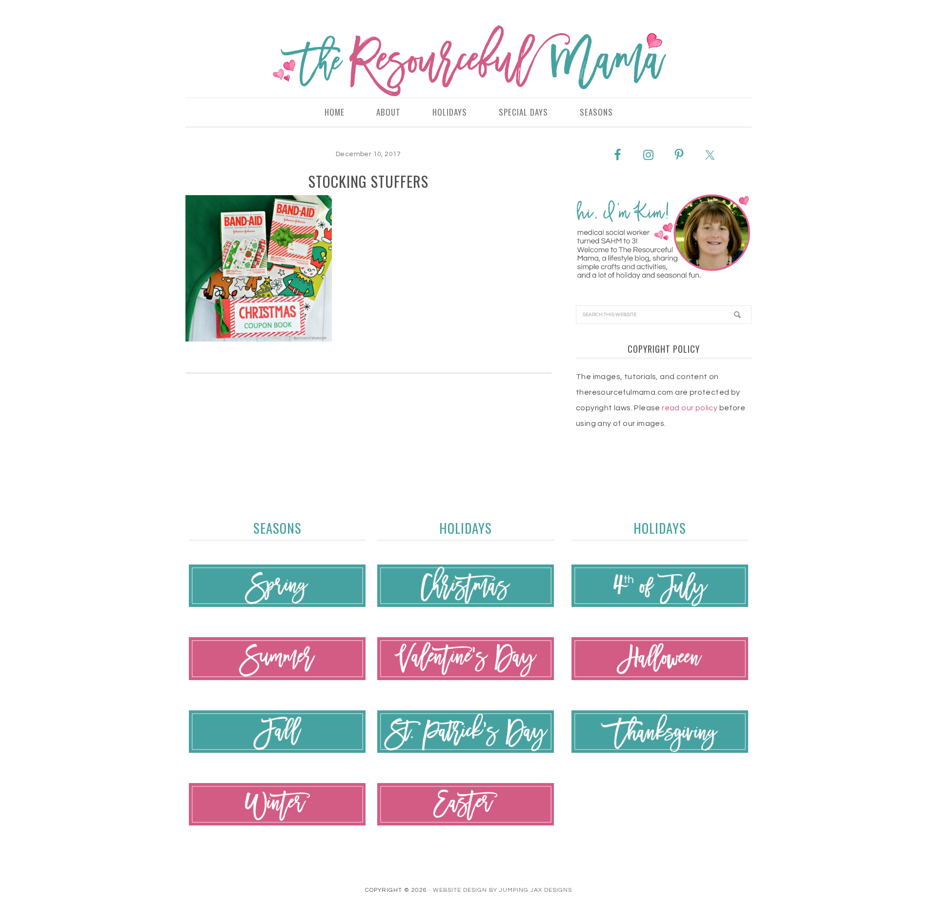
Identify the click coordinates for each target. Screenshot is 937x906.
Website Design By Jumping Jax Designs (502, 890)
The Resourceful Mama (468, 61)
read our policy (689, 408)
